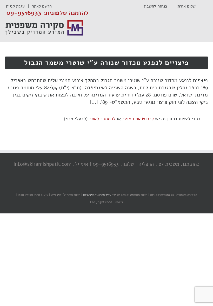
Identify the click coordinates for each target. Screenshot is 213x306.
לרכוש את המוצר (138, 119)
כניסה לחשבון (158, 6)
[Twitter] (108, 184)
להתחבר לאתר (102, 119)
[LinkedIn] (97, 184)
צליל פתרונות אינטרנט (96, 195)
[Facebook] (118, 184)
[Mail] (87, 184)
